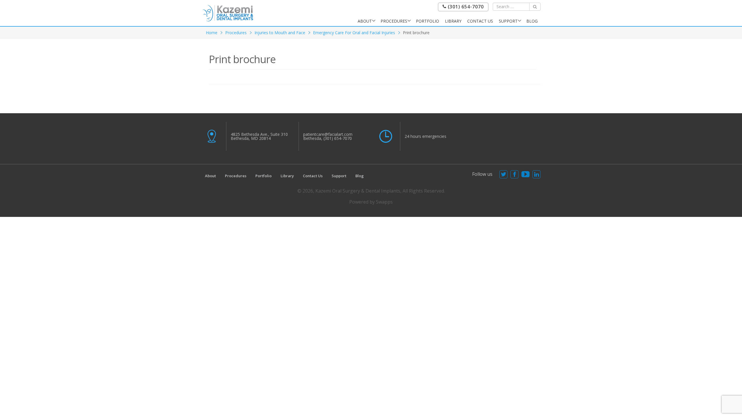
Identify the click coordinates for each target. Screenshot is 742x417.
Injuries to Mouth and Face (279, 32)
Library (453, 21)
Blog (532, 21)
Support (508, 21)
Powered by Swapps (371, 202)
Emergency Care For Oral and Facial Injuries (354, 32)
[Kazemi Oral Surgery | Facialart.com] (227, 12)
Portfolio (427, 21)
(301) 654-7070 (465, 7)
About (365, 21)
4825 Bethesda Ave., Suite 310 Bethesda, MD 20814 (259, 136)
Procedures (394, 21)
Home (211, 32)
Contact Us (480, 21)
